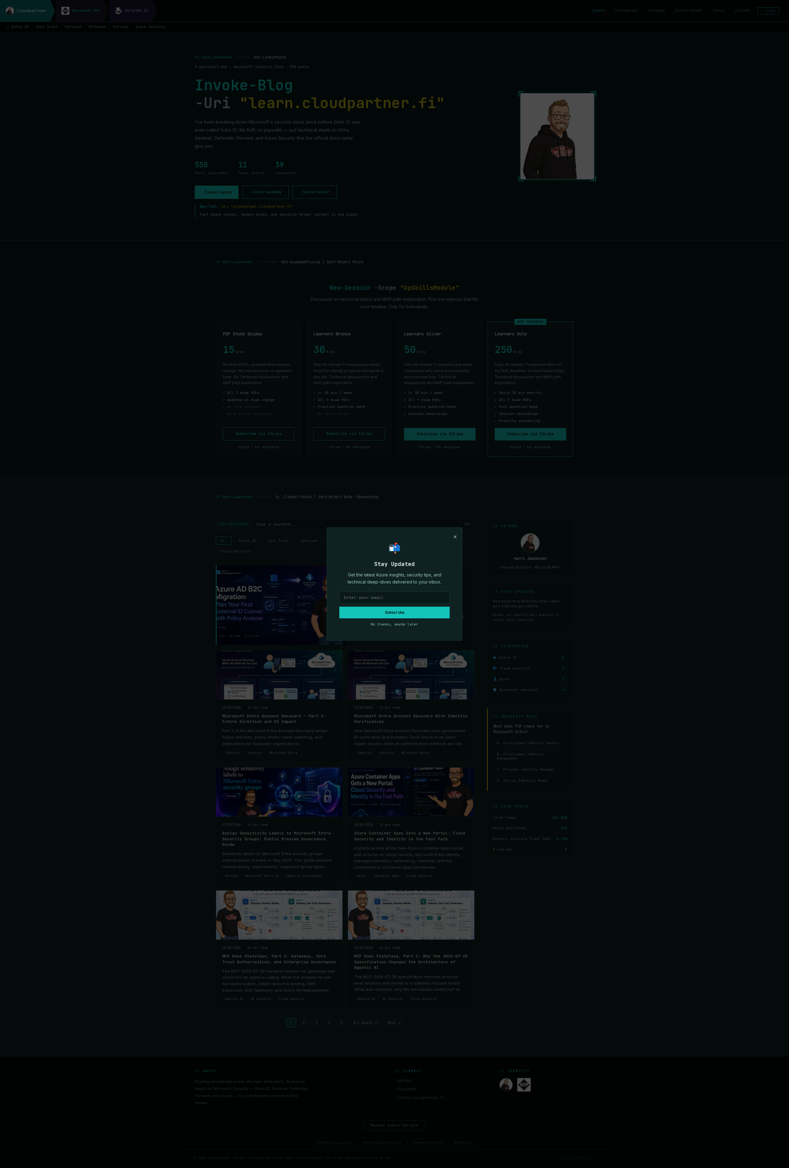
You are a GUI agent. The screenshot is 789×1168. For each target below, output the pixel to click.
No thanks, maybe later (394, 624)
